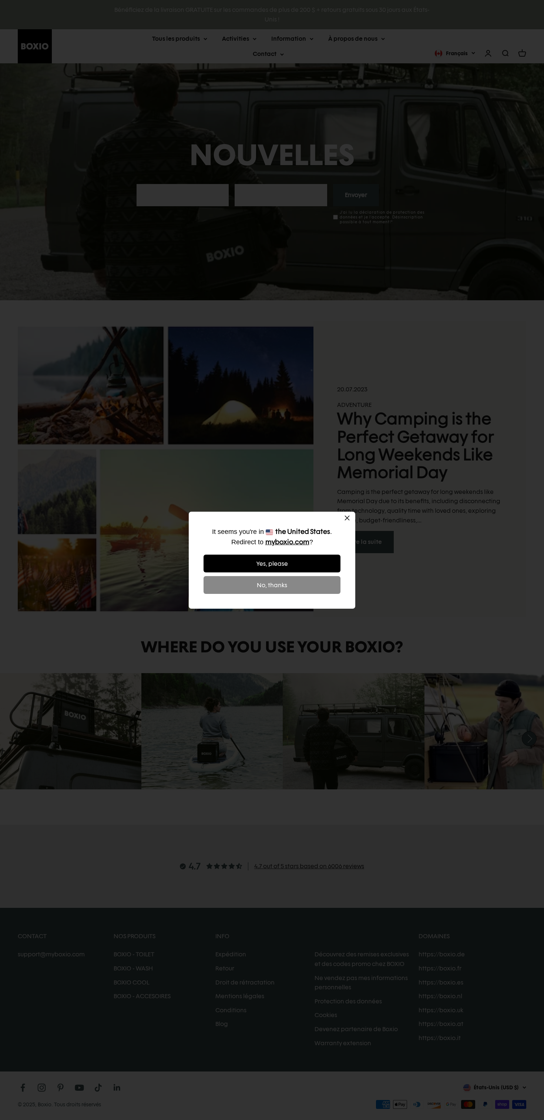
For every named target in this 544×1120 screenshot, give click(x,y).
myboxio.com (287, 542)
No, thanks (272, 585)
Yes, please (272, 563)
